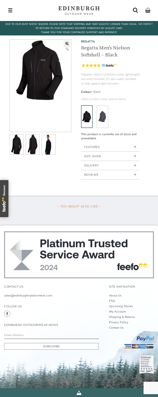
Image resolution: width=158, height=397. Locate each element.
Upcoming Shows (121, 306)
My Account (117, 311)
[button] (67, 43)
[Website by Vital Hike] (79, 392)
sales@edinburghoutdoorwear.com (28, 295)
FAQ (112, 301)
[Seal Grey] (102, 116)
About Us (115, 295)
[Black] (87, 116)
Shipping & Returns (122, 317)
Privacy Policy (118, 322)
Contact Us (116, 327)
